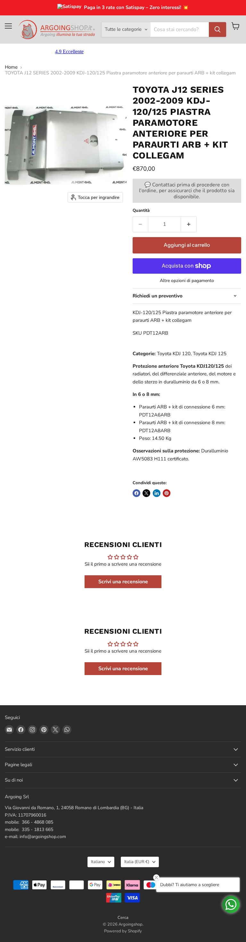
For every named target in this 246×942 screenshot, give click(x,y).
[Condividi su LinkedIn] (156, 493)
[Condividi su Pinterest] (166, 493)
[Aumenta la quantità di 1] (189, 224)
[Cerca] (217, 29)
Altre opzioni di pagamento (187, 280)
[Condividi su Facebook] (136, 493)
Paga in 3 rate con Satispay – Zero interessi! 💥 (136, 7)
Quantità (141, 210)
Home (11, 67)
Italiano (98, 862)
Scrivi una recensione (123, 581)
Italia (136, 862)
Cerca (123, 918)
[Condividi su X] (146, 493)
